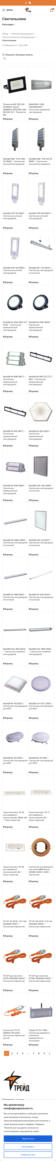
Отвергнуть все (28, 1154)
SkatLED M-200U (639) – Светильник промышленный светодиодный (40, 326)
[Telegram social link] (30, 3)
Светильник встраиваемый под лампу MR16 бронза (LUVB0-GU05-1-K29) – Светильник (41, 871)
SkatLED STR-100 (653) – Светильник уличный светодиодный (14, 270)
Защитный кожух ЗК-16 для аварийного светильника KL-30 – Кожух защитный (13, 871)
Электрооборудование (22, 33)
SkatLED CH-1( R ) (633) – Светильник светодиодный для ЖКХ (41, 706)
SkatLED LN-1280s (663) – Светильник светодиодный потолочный (15, 543)
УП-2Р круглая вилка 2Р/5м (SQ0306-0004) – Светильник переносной (14, 978)
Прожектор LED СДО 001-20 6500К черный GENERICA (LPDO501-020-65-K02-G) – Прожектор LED (15, 109)
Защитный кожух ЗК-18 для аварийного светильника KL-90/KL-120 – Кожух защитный (15, 816)
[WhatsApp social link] (26, 3)
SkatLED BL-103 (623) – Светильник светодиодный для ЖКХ (15, 706)
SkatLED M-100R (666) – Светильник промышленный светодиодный (14, 489)
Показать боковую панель (19, 55)
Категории (7, 24)
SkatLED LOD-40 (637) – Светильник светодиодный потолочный (41, 543)
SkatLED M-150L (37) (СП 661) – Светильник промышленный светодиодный (40, 380)
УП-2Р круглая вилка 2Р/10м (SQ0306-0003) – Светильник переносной (40, 978)
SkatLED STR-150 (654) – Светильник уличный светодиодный (40, 216)
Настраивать (28, 1146)
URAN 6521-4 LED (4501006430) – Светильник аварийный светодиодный (39, 108)
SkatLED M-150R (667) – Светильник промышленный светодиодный (14, 380)
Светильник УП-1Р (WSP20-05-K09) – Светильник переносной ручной (14, 1034)
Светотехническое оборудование (18, 37)
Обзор (5, 33)
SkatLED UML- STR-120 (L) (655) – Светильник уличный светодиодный (40, 161)
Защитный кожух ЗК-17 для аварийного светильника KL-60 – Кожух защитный (39, 816)
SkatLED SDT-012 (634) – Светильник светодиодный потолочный (41, 270)
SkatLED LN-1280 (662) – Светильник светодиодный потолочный (15, 597)
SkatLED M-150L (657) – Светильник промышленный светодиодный (14, 435)
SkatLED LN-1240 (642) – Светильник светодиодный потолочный (41, 597)
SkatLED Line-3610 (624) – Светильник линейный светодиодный (14, 651)
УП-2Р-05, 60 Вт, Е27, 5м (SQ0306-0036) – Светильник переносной (40, 924)
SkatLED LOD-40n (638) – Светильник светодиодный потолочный (41, 488)
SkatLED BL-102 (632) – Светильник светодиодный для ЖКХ (15, 760)
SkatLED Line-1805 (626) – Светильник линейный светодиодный (40, 651)
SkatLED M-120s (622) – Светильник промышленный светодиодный (40, 435)
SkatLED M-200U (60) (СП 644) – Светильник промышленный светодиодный (15, 326)
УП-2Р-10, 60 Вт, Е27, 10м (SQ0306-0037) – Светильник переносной (14, 924)
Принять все (28, 1138)
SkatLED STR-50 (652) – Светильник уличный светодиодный (14, 216)
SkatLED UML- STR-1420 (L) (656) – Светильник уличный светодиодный (14, 161)
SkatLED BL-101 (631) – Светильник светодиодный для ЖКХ (41, 760)
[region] (28, 1130)
